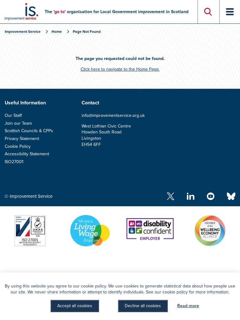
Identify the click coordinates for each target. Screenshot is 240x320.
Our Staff (13, 115)
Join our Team (18, 123)
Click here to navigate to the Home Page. (120, 69)
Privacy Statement (22, 138)
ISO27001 (14, 161)
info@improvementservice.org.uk (113, 115)
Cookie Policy (18, 146)
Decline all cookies (143, 305)
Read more (188, 305)
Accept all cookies (74, 305)
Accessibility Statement (27, 154)
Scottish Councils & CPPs (29, 130)
